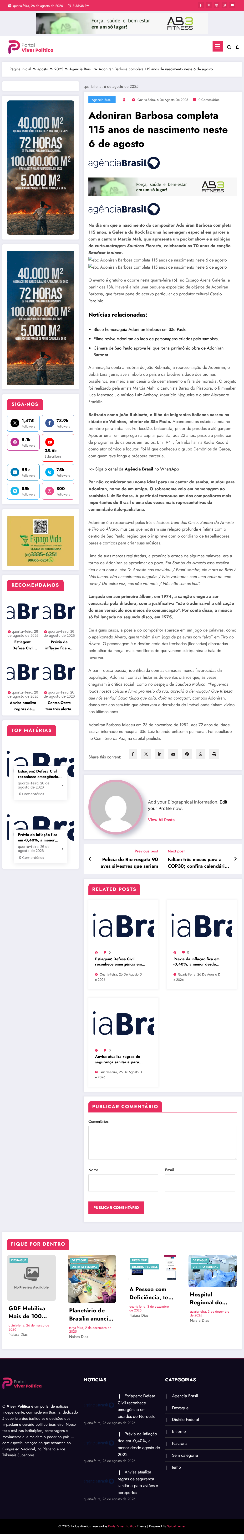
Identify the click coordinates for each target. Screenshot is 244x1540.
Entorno (179, 1431)
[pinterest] (187, 754)
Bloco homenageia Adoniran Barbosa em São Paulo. (141, 329)
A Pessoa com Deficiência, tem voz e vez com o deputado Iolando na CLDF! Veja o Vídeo (151, 1293)
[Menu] (218, 46)
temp (176, 1467)
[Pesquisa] (229, 47)
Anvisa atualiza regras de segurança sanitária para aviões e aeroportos (23, 706)
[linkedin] (159, 754)
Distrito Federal (84, 1267)
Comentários (98, 1121)
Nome (93, 1170)
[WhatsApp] (200, 754)
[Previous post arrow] (90, 859)
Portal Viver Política (122, 1526)
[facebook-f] (201, 5)
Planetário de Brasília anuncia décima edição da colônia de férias (90, 1314)
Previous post (146, 851)
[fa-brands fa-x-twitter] (209, 5)
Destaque (18, 1260)
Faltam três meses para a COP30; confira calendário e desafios (198, 863)
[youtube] (232, 5)
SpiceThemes (176, 1526)
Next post (176, 851)
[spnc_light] (237, 46)
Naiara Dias (18, 1334)
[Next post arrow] (235, 859)
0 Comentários (208, 99)
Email (169, 1170)
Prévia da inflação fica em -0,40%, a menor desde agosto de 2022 (59, 645)
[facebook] (133, 754)
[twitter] (146, 754)
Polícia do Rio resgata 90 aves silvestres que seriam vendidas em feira (129, 863)
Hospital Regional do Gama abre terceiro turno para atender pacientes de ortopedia (208, 1298)
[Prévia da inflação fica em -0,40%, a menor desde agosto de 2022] (202, 926)
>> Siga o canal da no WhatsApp (133, 469)
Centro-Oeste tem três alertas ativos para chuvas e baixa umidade (59, 706)
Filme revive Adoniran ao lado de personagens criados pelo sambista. (156, 339)
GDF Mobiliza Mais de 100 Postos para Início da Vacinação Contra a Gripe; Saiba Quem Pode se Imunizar (30, 1312)
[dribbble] (216, 5)
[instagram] (224, 5)
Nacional (180, 1443)
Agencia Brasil (102, 99)
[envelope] (173, 754)
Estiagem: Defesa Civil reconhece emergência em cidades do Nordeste (22, 645)
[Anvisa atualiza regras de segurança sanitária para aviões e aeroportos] (123, 1023)
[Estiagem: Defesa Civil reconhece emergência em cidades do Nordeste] (123, 926)
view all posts (161, 820)
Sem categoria (185, 1455)
